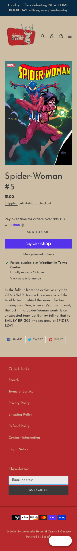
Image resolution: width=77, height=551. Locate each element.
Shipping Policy (20, 414)
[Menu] (69, 36)
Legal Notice (18, 449)
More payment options (38, 254)
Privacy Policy (19, 403)
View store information (25, 278)
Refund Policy (19, 426)
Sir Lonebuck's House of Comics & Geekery (44, 531)
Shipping (11, 203)
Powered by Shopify (38, 536)
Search (14, 380)
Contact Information (24, 437)
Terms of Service (21, 391)
